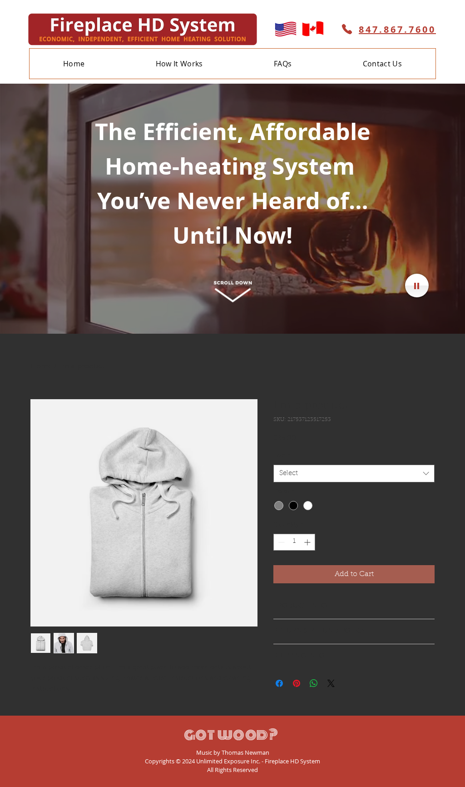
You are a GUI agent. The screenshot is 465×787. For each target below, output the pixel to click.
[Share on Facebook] (279, 683)
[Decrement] (280, 542)
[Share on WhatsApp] (313, 683)
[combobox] (354, 473)
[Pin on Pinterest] (296, 683)
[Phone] (347, 29)
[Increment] (308, 542)
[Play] (417, 285)
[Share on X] (331, 683)
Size (282, 456)
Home (41, 366)
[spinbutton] (294, 542)
